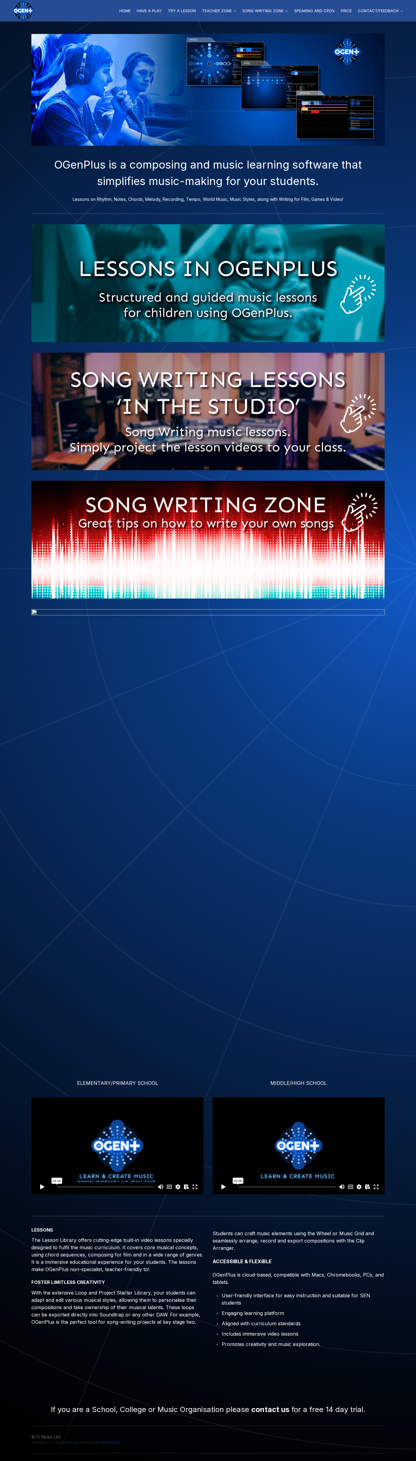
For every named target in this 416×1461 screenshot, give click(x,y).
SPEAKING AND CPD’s (314, 10)
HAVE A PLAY (149, 10)
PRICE (346, 10)
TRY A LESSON (182, 10)
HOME (125, 10)
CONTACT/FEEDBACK (378, 10)
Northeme (69, 1442)
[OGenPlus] (23, 10)
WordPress (110, 1442)
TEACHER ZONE (217, 10)
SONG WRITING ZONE (263, 10)
